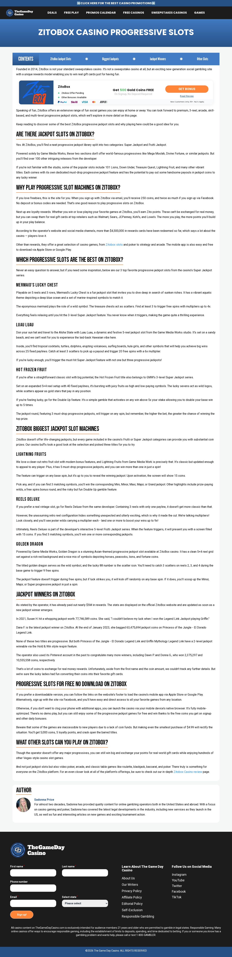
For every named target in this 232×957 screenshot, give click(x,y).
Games (199, 13)
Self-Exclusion (132, 910)
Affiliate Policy (132, 897)
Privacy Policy (132, 891)
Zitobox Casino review (188, 772)
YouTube (178, 880)
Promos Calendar (101, 13)
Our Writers (130, 884)
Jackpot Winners (158, 59)
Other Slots (202, 59)
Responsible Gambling (138, 916)
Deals (52, 13)
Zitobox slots (114, 244)
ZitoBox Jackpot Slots (60, 59)
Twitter (177, 886)
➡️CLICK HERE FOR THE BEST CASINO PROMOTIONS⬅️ (116, 3)
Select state (70, 897)
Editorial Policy (132, 904)
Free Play (71, 13)
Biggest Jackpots (110, 59)
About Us (128, 878)
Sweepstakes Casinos (169, 13)
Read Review (187, 96)
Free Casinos (133, 13)
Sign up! (22, 914)
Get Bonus (187, 89)
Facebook (179, 891)
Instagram (179, 874)
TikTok (176, 897)
